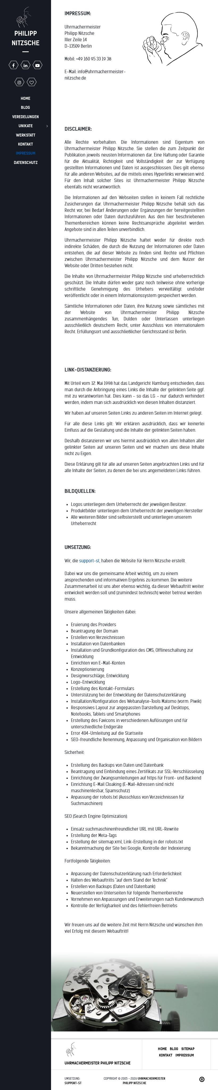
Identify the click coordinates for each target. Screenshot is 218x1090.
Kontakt (165, 1055)
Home (162, 1049)
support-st (89, 560)
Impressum (184, 1055)
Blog (174, 1049)
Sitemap (188, 1049)
